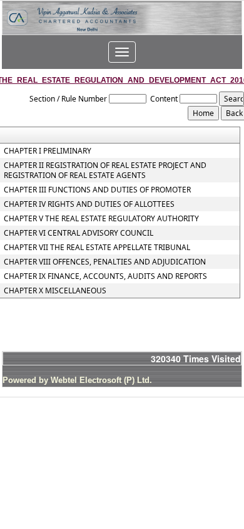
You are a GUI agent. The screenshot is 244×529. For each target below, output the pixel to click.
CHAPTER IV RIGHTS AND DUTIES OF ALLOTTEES (89, 204)
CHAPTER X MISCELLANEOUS (55, 291)
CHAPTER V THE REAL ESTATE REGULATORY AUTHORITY (101, 219)
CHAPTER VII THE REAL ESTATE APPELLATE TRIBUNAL (97, 248)
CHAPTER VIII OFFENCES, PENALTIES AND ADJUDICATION (105, 262)
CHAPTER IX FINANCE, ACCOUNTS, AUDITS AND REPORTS (105, 276)
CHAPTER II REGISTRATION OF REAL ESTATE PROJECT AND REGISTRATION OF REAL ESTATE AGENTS (105, 170)
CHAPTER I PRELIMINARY (47, 151)
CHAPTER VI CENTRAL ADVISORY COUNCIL (78, 233)
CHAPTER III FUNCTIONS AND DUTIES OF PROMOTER (97, 190)
